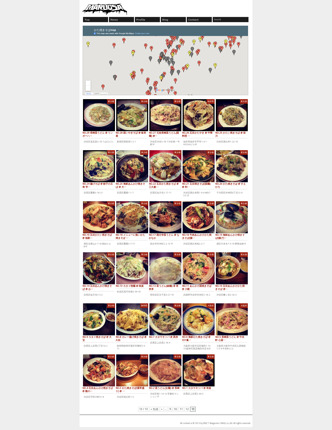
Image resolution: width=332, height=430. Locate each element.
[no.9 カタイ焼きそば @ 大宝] (99, 319)
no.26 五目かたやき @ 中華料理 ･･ (197, 134)
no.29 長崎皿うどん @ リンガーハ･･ (97, 134)
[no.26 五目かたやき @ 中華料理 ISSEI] (199, 115)
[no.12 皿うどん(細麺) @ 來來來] (165, 268)
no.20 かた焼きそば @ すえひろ (230, 185)
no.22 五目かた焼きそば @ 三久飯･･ (164, 185)
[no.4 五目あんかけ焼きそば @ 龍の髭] (99, 370)
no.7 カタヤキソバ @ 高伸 (163, 337)
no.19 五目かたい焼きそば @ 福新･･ (97, 236)
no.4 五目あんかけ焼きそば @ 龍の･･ (97, 389)
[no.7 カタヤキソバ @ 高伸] (165, 319)
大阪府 (211, 305)
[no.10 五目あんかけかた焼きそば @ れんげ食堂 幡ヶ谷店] (232, 268)
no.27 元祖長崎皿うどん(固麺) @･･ (164, 134)
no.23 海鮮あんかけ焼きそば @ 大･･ (130, 185)
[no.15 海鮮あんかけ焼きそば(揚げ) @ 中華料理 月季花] (232, 217)
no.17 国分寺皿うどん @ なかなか (164, 236)
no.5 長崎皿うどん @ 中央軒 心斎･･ (229, 338)
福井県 (211, 101)
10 (175, 409)
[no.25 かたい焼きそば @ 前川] (232, 115)
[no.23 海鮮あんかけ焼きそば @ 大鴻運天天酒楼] (132, 166)
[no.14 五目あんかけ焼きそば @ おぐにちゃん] (99, 268)
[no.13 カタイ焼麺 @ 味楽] (132, 268)
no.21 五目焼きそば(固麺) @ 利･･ (196, 185)
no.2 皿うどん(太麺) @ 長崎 (164, 388)
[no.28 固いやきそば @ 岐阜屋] (132, 115)
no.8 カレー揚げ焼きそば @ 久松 (131, 338)
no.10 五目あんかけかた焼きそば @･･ (230, 287)
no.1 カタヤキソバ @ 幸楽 (196, 388)
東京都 (111, 101)
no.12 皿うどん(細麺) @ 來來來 (163, 287)
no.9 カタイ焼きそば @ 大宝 (97, 338)
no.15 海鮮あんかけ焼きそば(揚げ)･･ (230, 236)
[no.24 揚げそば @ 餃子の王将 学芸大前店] (99, 166)
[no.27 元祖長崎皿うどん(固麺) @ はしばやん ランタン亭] (165, 115)
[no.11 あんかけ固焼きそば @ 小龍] (199, 268)
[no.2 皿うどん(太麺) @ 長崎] (165, 370)
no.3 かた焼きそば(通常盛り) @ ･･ (130, 389)
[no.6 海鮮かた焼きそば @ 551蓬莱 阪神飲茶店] (199, 319)
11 (181, 409)
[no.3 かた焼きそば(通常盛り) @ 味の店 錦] (132, 370)
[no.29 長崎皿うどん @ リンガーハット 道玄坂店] (99, 115)
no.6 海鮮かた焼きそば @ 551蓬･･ (196, 338)
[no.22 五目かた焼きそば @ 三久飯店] (165, 166)
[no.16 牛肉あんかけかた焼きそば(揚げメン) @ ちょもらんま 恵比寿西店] (199, 217)
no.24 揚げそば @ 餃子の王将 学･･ (97, 185)
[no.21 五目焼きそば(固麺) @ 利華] (199, 166)
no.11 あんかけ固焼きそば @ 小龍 (196, 287)
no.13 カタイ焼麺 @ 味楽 (130, 285)
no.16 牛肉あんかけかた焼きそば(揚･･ (196, 236)
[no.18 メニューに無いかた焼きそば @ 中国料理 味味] (132, 217)
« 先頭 (154, 409)
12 (187, 409)
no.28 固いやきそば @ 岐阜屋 (131, 134)
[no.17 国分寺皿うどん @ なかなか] (165, 217)
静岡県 (144, 305)
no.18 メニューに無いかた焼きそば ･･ (130, 236)
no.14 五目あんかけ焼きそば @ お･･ (97, 287)
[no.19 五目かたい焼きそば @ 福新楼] (99, 217)
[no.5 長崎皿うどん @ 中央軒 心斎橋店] (232, 319)
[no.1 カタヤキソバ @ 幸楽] (199, 370)
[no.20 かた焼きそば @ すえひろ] (232, 166)
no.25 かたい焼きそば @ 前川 (230, 134)
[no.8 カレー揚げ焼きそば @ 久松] (132, 319)
